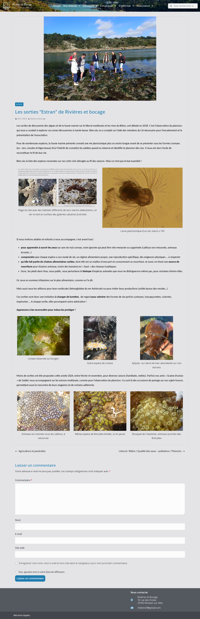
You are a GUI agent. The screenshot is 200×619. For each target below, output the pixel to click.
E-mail (18, 534)
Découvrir (88, 5)
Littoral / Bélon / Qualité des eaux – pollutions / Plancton (150, 451)
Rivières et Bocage (38, 118)
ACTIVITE (19, 104)
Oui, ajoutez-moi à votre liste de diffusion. (41, 572)
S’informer (125, 5)
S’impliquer (106, 5)
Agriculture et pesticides (32, 451)
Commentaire (23, 480)
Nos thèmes (70, 5)
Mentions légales (22, 615)
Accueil (57, 5)
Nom (18, 520)
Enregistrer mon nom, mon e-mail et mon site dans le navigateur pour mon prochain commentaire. (73, 563)
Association (143, 5)
